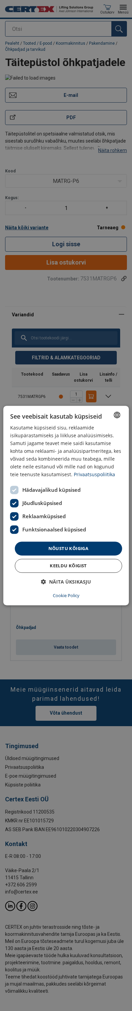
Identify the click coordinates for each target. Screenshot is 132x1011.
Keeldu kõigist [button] (68, 566)
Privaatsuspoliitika (94, 474)
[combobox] (116, 415)
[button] (66, 582)
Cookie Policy (66, 595)
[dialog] (66, 506)
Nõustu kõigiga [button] (68, 548)
